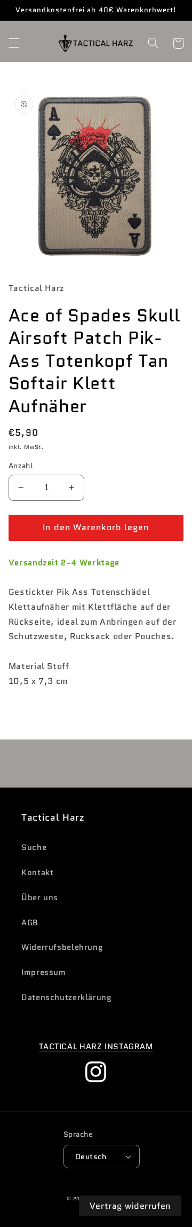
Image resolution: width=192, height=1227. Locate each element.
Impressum (43, 972)
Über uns (39, 897)
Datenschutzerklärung (66, 997)
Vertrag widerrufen (130, 1206)
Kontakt (37, 872)
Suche (33, 847)
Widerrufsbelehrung (62, 947)
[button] (14, 43)
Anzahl (21, 465)
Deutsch (90, 1156)
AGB (29, 922)
